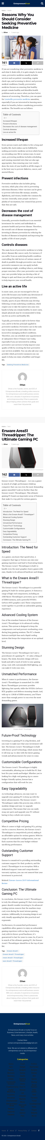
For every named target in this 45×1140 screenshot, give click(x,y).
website (34, 1113)
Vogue (34, 1110)
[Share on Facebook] (14, 63)
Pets (22, 1116)
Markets (22, 1099)
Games (22, 1073)
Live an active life (9, 132)
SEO (34, 1076)
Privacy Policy (22, 1131)
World (34, 1116)
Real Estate (34, 1067)
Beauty (11, 1070)
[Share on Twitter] (26, 63)
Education (11, 1098)
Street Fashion (34, 1086)
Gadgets (22, 1070)
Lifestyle (22, 1096)
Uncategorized (35, 1104)
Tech (8, 426)
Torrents (34, 1098)
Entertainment (11, 1101)
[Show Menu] (3, 3)
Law (22, 1093)
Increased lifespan (10, 121)
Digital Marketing (11, 1091)
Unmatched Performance (12, 523)
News (22, 1110)
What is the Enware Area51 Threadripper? (18, 515)
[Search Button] (42, 3)
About (12, 1131)
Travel (34, 1101)
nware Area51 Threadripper (13, 958)
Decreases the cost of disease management (20, 127)
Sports (34, 1079)
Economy (11, 1095)
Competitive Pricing (10, 534)
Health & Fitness (22, 1080)
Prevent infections (10, 124)
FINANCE (11, 1115)
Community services (11, 1083)
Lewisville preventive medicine (17, 99)
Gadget (22, 1067)
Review (34, 1073)
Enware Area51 (12, 951)
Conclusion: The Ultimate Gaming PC (17, 540)
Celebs (11, 1079)
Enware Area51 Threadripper (13, 954)
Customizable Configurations (14, 529)
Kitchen (22, 1090)
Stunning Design (9, 520)
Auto (11, 1067)
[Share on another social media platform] (37, 63)
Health (9, 10)
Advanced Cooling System (13, 517)
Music (22, 1102)
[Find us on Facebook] (38, 1130)
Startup (34, 1082)
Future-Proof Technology (12, 526)
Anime (11, 1064)
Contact (33, 1131)
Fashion (11, 1109)
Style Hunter (34, 1091)
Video (34, 1107)
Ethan (6, 32)
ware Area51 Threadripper (12, 961)
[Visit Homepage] (22, 3)
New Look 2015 (22, 1106)
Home (4, 10)
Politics (34, 1064)
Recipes (34, 1070)
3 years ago (15, 32)
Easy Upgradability (10, 531)
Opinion (23, 1113)
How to (22, 1087)
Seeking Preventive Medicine (17, 365)
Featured (11, 1112)
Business (11, 1073)
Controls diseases (10, 130)
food (23, 1064)
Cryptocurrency (12, 1087)
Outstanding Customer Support (15, 537)
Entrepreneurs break (11, 1105)
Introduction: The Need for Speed (15, 512)
